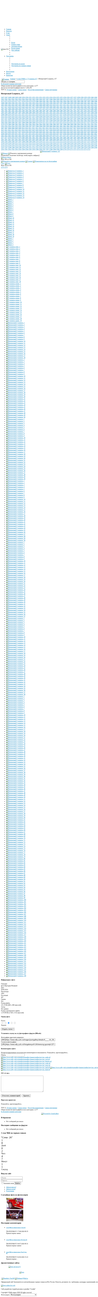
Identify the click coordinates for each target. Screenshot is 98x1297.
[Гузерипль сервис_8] (13, 298)
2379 (30, 101)
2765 (30, 149)
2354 (50, 97)
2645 (71, 132)
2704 (92, 140)
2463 (71, 107)
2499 (30, 113)
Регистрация (10, 1191)
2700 (64, 140)
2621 (2, 130)
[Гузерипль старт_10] (13, 265)
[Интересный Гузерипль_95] (15, 889)
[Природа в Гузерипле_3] (14, 175)
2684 (50, 138)
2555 (30, 120)
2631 (71, 130)
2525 (16, 117)
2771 (71, 149)
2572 (50, 122)
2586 (50, 124)
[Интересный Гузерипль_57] (15, 811)
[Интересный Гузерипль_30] (15, 417)
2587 (57, 124)
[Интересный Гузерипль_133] (16, 965)
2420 (23, 107)
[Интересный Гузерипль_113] (16, 926)
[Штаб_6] (9, 210)
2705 (2, 142)
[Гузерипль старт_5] (13, 255)
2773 (85, 149)
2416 (92, 105)
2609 (16, 128)
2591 (85, 124)
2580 (9, 124)
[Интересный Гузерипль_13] (15, 347)
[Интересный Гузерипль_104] (16, 908)
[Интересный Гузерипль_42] (15, 781)
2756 (64, 147)
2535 (85, 117)
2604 (78, 126)
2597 (30, 126)
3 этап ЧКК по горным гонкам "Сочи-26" (16, 1227)
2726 (50, 144)
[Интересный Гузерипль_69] (15, 836)
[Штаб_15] (10, 228)
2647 (85, 132)
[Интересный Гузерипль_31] (15, 604)
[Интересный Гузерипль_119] (16, 939)
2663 (2, 136)
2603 (71, 126)
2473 (43, 109)
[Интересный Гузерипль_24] (15, 405)
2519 (71, 115)
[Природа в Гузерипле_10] (15, 189)
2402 (92, 103)
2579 (2, 124)
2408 (37, 105)
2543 (43, 118)
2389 (2, 103)
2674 (78, 136)
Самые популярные (51, 90)
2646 (78, 132)
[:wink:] (25, 1063)
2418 (9, 107)
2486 (37, 111)
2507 (85, 113)
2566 (9, 122)
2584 (37, 124)
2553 (16, 120)
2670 (50, 136)
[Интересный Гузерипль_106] (16, 912)
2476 (64, 109)
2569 (30, 122)
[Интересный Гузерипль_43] (15, 783)
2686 (64, 138)
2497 (16, 113)
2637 (16, 132)
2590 (78, 124)
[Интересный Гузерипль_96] (15, 891)
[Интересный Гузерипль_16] (15, 353)
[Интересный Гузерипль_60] (15, 818)
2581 (16, 124)
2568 (23, 122)
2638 (23, 132)
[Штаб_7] (9, 212)
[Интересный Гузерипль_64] (15, 826)
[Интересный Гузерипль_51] (15, 799)
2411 (57, 105)
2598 (37, 126)
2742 (64, 145)
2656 (50, 134)
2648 (92, 132)
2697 (43, 140)
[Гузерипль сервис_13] (14, 308)
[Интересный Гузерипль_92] (15, 883)
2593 (2, 126)
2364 (23, 99)
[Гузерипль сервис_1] (13, 284)
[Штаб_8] (9, 214)
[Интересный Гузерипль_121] (16, 943)
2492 (78, 111)
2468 (9, 109)
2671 (57, 136)
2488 (50, 111)
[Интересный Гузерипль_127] (16, 953)
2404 (9, 105)
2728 (64, 144)
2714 (64, 142)
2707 (16, 142)
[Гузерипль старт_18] (13, 282)
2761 (2, 149)
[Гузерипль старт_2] (13, 249)
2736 (23, 145)
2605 (85, 126)
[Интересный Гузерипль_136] (16, 972)
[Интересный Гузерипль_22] (15, 401)
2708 (23, 142)
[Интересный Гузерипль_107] (16, 914)
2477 (71, 109)
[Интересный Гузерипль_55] (15, 807)
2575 (71, 122)
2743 (71, 145)
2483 (16, 111)
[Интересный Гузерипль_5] (15, 331)
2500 (37, 113)
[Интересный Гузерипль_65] (15, 828)
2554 (23, 120)
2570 (37, 122)
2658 (64, 134)
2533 (71, 117)
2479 (85, 109)
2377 (16, 101)
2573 (57, 122)
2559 (57, 120)
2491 (71, 111)
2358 (78, 97)
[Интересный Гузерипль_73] (15, 844)
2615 (57, 128)
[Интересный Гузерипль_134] (16, 967)
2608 (9, 128)
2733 (2, 145)
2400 (78, 103)
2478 (78, 109)
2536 (92, 117)
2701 (71, 140)
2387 (85, 101)
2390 (9, 103)
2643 (57, 132)
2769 (57, 149)
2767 (43, 149)
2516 (50, 115)
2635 (2, 132)
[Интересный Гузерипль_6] (15, 333)
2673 (71, 136)
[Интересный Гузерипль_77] (15, 852)
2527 (30, 117)
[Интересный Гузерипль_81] (15, 861)
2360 (92, 97)
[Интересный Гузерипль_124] (16, 949)
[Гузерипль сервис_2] (13, 286)
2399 (71, 103)
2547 (71, 118)
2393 (30, 103)
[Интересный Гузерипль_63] (15, 824)
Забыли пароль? (11, 1187)
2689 (85, 138)
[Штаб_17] (10, 232)
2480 (92, 109)
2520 (78, 115)
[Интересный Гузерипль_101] (16, 902)
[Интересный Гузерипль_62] (15, 822)
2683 (43, 138)
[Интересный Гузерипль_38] (15, 694)
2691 (2, 140)
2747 (2, 147)
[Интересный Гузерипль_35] (15, 612)
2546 (64, 118)
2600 (50, 126)
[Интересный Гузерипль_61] (15, 820)
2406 (23, 105)
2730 (78, 144)
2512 (23, 115)
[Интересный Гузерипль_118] (16, 937)
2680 (23, 138)
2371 (71, 99)
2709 (30, 142)
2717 (85, 142)
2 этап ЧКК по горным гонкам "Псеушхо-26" (16, 1239)
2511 (16, 115)
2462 (64, 107)
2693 (16, 140)
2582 (23, 124)
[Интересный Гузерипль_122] (16, 945)
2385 (71, 101)
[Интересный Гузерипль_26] (15, 409)
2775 (2, 167)
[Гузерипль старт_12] (13, 269)
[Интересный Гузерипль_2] (15, 325)
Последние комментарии (36, 90)
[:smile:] (25, 1057)
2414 (78, 105)
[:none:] (25, 1065)
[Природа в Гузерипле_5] (14, 179)
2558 (50, 120)
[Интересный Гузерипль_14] (15, 349)
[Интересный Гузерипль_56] (15, 809)
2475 (57, 109)
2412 (64, 105)
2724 (37, 144)
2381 (43, 101)
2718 (92, 142)
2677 (2, 138)
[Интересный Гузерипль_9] (15, 339)
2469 (16, 109)
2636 (9, 132)
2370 (64, 99)
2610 (23, 128)
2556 (37, 120)
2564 (92, 120)
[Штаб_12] (10, 222)
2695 (30, 140)
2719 (2, 144)
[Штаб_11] (10, 220)
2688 (78, 138)
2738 (37, 145)
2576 (78, 122)
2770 (64, 149)
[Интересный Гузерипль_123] (16, 947)
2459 (43, 107)
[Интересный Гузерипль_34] (15, 610)
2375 (2, 101)
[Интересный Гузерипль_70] (15, 838)
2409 (43, 105)
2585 (43, 124)
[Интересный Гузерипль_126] (16, 951)
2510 (9, 115)
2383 (57, 101)
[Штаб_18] (10, 234)
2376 (9, 101)
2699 (57, 140)
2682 (37, 138)
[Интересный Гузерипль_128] (16, 955)
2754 (50, 147)
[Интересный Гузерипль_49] (15, 795)
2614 (50, 128)
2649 (2, 134)
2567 (16, 122)
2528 (37, 117)
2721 (16, 144)
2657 (57, 134)
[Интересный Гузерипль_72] (15, 842)
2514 (37, 115)
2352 (37, 97)
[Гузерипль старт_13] (13, 271)
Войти (17, 1183)
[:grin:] (26, 1061)
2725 (43, 144)
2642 (50, 132)
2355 (57, 97)
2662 (92, 134)
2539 (16, 118)
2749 (16, 147)
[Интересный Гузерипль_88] (15, 875)
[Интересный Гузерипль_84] (15, 867)
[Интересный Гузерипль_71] (15, 840)
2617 (71, 128)
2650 (9, 134)
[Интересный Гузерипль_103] (16, 906)
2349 (16, 97)
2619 (85, 128)
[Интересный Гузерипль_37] (15, 616)
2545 (57, 118)
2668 (37, 136)
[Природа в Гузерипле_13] (15, 195)
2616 (64, 128)
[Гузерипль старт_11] (13, 267)
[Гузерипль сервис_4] (13, 290)
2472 (37, 109)
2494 (92, 111)
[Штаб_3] (9, 204)
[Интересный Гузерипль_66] (15, 830)
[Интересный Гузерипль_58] (15, 813)
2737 (30, 145)
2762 (9, 149)
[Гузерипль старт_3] (13, 251)
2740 (50, 145)
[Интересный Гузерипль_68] (15, 834)
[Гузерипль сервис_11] (14, 304)
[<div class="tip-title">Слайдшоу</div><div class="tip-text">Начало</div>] (4, 153)
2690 (92, 138)
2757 (71, 147)
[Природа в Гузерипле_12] (15, 193)
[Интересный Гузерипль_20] (15, 397)
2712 (50, 142)
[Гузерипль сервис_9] (13, 300)
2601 (57, 126)
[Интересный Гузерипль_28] (15, 413)
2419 (16, 107)
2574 (64, 122)
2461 (57, 107)
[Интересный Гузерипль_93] (15, 885)
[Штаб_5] (9, 208)
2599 (43, 126)
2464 (78, 107)
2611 (30, 128)
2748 (9, 147)
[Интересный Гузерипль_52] (15, 801)
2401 (85, 103)
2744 (78, 145)
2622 (9, 130)
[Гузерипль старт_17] (13, 280)
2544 (50, 118)
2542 (37, 118)
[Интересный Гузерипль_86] (15, 871)
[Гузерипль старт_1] (13, 247)
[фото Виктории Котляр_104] (15, 1221)
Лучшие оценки (12, 90)
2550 (92, 118)
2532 (64, 117)
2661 (85, 134)
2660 (78, 134)
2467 (2, 109)
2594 (9, 126)
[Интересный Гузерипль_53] (15, 803)
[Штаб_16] (10, 230)
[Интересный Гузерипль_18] (15, 358)
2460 (50, 107)
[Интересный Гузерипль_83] (15, 865)
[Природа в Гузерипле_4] (14, 177)
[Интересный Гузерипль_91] (15, 881)
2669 (43, 136)
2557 (43, 120)
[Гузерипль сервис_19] (14, 321)
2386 (78, 101)
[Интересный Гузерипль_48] (15, 793)
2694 (23, 140)
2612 (37, 128)
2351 (30, 97)
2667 (30, 136)
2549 (85, 118)
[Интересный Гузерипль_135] (16, 970)
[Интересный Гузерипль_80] (15, 859)
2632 (78, 130)
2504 (64, 113)
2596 (23, 126)
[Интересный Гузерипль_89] (15, 877)
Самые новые (22, 90)
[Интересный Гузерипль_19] (15, 395)
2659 (71, 134)
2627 (43, 130)
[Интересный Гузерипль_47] (15, 791)
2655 (43, 134)
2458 (37, 107)
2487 (43, 111)
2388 (92, 101)
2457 (30, 107)
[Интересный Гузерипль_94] (15, 887)
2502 (50, 113)
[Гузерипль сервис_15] (14, 312)
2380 (37, 101)
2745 (85, 145)
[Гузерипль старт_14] (13, 273)
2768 (50, 149)
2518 (64, 115)
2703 (85, 140)
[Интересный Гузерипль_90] (15, 879)
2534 (78, 117)
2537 (2, 118)
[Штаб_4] (9, 206)
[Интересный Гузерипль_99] (15, 898)
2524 (9, 117)
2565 (2, 122)
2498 (23, 113)
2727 (57, 144)
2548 (78, 118)
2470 (23, 109)
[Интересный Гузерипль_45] (15, 787)
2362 (9, 99)
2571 (43, 122)
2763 (16, 149)
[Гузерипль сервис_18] (14, 319)
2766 (37, 149)
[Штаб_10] (10, 218)
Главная (12, 79)
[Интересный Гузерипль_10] (15, 341)
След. (3, 163)
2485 (30, 111)
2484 (23, 111)
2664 (9, 136)
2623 (16, 130)
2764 (23, 149)
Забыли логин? (11, 1189)
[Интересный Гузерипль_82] (15, 863)
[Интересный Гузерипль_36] (15, 614)
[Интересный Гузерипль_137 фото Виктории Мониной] (50, 151)
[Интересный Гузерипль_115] (16, 930)
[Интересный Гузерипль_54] (15, 805)
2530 (50, 117)
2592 (92, 124)
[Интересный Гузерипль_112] (16, 924)
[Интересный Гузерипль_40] (15, 776)
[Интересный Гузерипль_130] (16, 959)
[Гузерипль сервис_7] (13, 296)
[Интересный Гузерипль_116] (16, 933)
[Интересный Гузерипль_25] (15, 407)
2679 (16, 138)
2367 (43, 99)
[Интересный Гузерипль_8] (15, 337)
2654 (37, 134)
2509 (2, 115)
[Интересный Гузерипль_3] (15, 327)
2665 (16, 136)
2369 (57, 99)
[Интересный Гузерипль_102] (16, 904)
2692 (9, 140)
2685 (57, 138)
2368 (50, 99)
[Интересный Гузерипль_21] (15, 399)
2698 (50, 140)
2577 (85, 122)
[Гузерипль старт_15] (13, 275)
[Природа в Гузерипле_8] (14, 185)
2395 (43, 103)
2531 (57, 117)
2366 (37, 99)
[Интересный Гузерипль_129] (16, 957)
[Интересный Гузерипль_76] (15, 850)
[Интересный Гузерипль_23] (15, 403)
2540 (23, 118)
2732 (92, 144)
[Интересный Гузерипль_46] (15, 789)
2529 (43, 117)
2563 (85, 120)
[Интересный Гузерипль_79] (15, 857)
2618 (78, 128)
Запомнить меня (9, 1183)
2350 (23, 97)
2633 (85, 130)
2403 (2, 105)
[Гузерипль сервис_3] (13, 288)
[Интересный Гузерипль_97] (15, 894)
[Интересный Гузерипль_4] (15, 329)
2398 (64, 103)
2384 (64, 101)
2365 (30, 99)
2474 (50, 109)
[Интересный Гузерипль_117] (16, 935)
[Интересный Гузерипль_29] (15, 415)
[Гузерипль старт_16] (13, 277)
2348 (9, 97)
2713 (57, 142)
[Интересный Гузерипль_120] (16, 941)
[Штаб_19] (10, 236)
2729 (71, 144)
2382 (50, 101)
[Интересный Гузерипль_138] (16, 976)
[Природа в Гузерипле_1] (14, 171)
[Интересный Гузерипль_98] (15, 896)
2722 (23, 144)
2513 (30, 115)
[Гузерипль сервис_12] (14, 306)
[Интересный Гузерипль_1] (15, 323)
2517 (57, 115)
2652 (23, 134)
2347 (2, 97)
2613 (43, 128)
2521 (85, 115)
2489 (57, 111)
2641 (43, 132)
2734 (9, 145)
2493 (85, 111)
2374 (92, 99)
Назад (9, 157)
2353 (43, 97)
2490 (64, 111)
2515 (43, 115)
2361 (2, 99)
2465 (85, 107)
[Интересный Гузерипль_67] (15, 832)
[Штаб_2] (9, 202)
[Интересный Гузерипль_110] (16, 920)
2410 (50, 105)
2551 (2, 120)
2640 (37, 132)
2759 (85, 147)
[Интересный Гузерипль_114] (16, 928)
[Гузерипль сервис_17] (14, 317)
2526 (23, 117)
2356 (64, 97)
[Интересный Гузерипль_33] (15, 608)
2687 (71, 138)
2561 (71, 120)
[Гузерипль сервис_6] (13, 294)
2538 (9, 118)
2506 (78, 113)
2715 (71, 142)
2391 (16, 103)
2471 (30, 109)
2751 (30, 147)
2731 (85, 144)
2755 (57, 147)
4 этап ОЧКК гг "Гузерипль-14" (27, 79)
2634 (92, 130)
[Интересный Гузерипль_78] (15, 855)
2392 (23, 103)
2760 (92, 147)
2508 (92, 113)
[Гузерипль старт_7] (13, 259)
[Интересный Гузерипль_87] (15, 873)
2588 (64, 124)
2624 (23, 130)
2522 (92, 115)
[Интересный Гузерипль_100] (16, 900)
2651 (16, 134)
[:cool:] (25, 1059)
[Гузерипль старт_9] (13, 263)
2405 (16, 105)
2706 (9, 142)
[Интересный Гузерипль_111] (16, 922)
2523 (2, 117)
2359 (85, 97)
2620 (92, 128)
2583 (30, 124)
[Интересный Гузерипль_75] (15, 848)
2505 (71, 113)
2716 (78, 142)
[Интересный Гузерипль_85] (15, 869)
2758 (78, 147)
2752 (37, 147)
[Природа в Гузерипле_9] (14, 187)
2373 (85, 99)
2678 (9, 138)
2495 (2, 113)
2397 (57, 103)
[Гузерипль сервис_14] (14, 310)
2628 (50, 130)
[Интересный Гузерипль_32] (15, 606)
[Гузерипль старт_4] (13, 253)
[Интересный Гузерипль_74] (15, 846)
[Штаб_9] (9, 216)
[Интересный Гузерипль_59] (15, 815)
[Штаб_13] (10, 224)
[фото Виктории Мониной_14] (15, 1209)
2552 (9, 120)
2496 (9, 113)
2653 (30, 134)
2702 (78, 140)
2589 (71, 124)
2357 (71, 97)
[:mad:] (25, 1067)
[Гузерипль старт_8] (13, 261)
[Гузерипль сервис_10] (14, 302)
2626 (37, 130)
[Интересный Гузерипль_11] (15, 343)
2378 (23, 101)
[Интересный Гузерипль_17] (15, 356)
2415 (85, 105)
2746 (92, 145)
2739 (43, 145)
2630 (64, 130)
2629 (57, 130)
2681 (30, 138)
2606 (92, 126)
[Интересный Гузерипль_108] (16, 916)
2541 (30, 118)
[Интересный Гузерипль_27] (15, 411)
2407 (30, 105)
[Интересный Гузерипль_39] (15, 774)
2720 (9, 144)
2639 (30, 132)
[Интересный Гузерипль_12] (15, 345)
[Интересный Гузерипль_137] (16, 974)
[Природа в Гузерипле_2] (14, 173)
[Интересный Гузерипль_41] (15, 779)
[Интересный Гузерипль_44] (15, 785)
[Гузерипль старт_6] (13, 257)
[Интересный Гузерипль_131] (16, 961)
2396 (50, 103)
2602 (64, 126)
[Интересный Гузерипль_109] (16, 918)
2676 (92, 136)
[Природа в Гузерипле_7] (14, 183)
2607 (2, 128)
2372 (78, 99)
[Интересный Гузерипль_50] (15, 797)
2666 (23, 136)
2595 (16, 126)
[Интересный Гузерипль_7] (15, 335)
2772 (78, 149)
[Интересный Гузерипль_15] (15, 351)
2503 (57, 113)
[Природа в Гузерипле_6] (14, 181)
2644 (64, 132)
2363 (16, 99)
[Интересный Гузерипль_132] (16, 963)
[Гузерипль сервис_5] (13, 292)
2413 (71, 105)
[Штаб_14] (10, 226)
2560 (64, 120)
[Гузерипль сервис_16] (14, 314)
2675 (85, 136)
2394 (37, 103)
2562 (78, 120)
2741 (57, 145)
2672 (64, 136)
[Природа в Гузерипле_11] (15, 191)
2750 (23, 147)
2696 (37, 140)
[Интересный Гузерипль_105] (16, 910)
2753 (43, 147)
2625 (30, 130)
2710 (37, 142)
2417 (2, 107)
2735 (16, 145)
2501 (43, 113)
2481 (2, 111)
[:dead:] (25, 1069)
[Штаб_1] (9, 199)
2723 (30, 144)
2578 (92, 122)
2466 (92, 107)
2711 (43, 142)
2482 (9, 111)
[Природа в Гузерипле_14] (15, 197)
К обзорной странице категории (11, 84)
